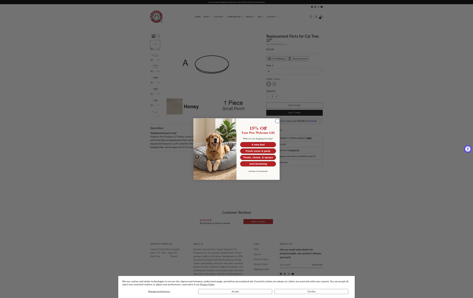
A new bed (258, 144)
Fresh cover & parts (258, 151)
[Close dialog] (277, 121)
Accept (235, 291)
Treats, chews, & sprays (258, 157)
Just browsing (258, 163)
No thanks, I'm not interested (258, 171)
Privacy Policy (207, 284)
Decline (311, 291)
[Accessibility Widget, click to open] (468, 149)
